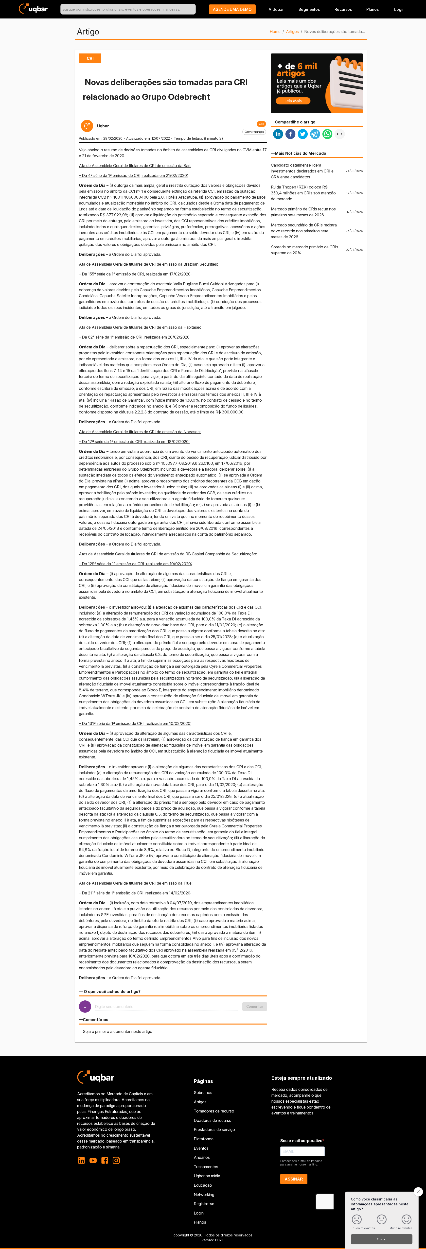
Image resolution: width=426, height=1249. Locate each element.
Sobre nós (203, 1092)
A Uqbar (276, 9)
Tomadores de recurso (214, 1111)
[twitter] (303, 134)
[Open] (193, 9)
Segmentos (309, 9)
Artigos (292, 31)
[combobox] (128, 9)
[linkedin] (278, 134)
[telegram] (315, 134)
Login (199, 1213)
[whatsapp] (327, 134)
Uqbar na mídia (207, 1175)
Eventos (201, 1148)
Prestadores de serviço (214, 1129)
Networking (204, 1194)
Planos (372, 9)
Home (275, 31)
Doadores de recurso (212, 1120)
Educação (203, 1185)
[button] (232, 9)
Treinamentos (206, 1166)
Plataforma (203, 1138)
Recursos (343, 9)
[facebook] (290, 134)
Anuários (202, 1157)
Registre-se (204, 1203)
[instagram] (116, 1160)
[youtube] (93, 1160)
